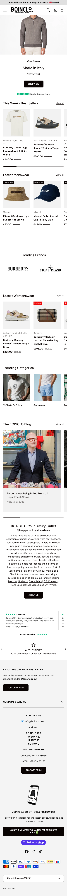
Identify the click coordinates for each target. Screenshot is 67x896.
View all (60, 103)
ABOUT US (33, 595)
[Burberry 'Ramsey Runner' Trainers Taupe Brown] (47, 123)
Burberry (23, 581)
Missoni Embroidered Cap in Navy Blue (46, 218)
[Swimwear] (47, 387)
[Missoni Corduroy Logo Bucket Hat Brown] (16, 194)
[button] (62, 10)
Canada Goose (31, 584)
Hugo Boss (16, 584)
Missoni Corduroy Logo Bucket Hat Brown (16, 218)
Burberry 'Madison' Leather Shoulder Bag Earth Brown (46, 340)
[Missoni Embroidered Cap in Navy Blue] (47, 194)
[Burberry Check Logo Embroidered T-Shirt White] (16, 123)
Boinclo (13, 888)
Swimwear (40, 405)
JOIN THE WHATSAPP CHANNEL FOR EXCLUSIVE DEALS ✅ (33, 831)
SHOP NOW (33, 84)
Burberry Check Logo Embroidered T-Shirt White (15, 151)
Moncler (12, 581)
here (53, 653)
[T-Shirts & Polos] (16, 387)
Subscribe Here (15, 687)
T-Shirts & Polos (12, 405)
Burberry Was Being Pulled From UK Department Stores (27, 495)
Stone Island (36, 581)
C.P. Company (51, 581)
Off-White (50, 584)
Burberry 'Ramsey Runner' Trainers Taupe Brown (46, 148)
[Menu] (5, 10)
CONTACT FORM (34, 770)
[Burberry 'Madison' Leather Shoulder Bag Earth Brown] (47, 315)
